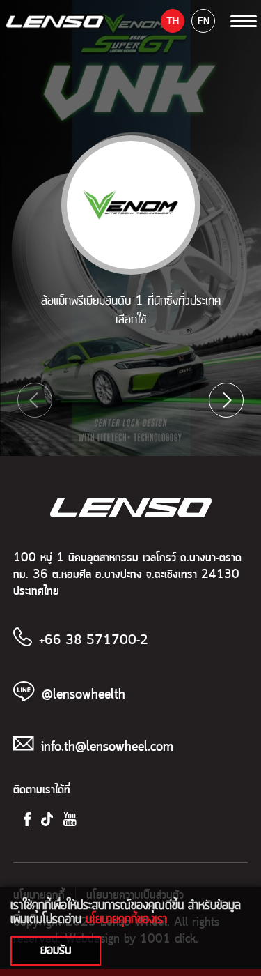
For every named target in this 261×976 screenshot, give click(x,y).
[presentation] (34, 400)
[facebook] (27, 819)
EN (203, 21)
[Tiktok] (47, 819)
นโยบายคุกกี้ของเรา (126, 919)
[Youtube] (70, 819)
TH (172, 21)
